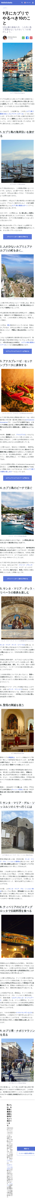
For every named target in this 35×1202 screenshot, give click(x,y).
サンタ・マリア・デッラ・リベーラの (12, 645)
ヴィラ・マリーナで (15, 689)
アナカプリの (20, 434)
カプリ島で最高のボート (20, 205)
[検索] (22, 2)
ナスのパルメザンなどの (24, 1012)
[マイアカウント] (32, 2)
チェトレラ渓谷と (17, 789)
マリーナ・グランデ (25, 565)
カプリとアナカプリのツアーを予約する (17, 351)
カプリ (5, 8)
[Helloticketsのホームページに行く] (7, 2)
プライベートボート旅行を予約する (17, 236)
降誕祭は (12, 757)
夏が (8, 325)
